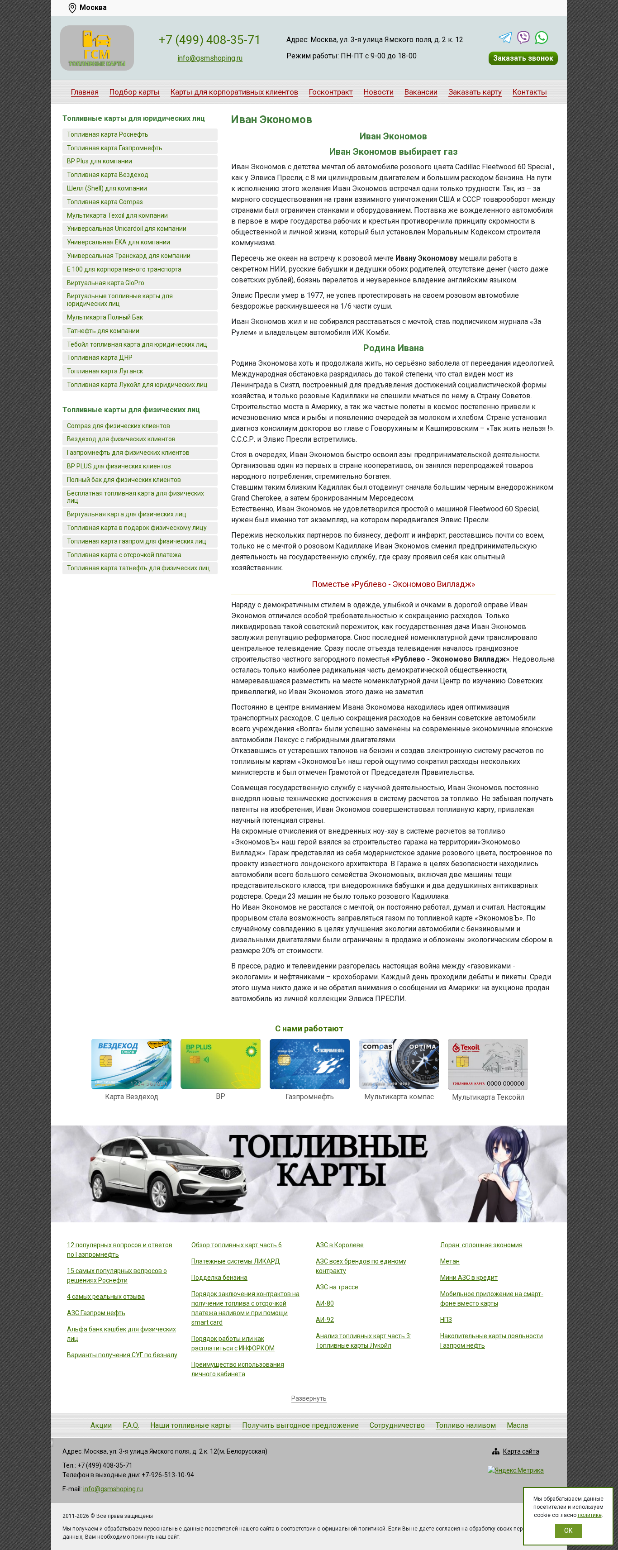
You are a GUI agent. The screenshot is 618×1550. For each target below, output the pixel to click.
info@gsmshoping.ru (209, 58)
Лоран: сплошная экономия (481, 1245)
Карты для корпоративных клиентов (234, 91)
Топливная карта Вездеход (107, 174)
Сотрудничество (397, 1425)
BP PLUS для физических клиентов (119, 466)
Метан (450, 1261)
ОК (568, 1530)
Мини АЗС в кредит (469, 1277)
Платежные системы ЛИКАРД (235, 1261)
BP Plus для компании (99, 161)
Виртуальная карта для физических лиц (126, 514)
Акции (101, 1425)
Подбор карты (134, 91)
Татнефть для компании (103, 330)
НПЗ (446, 1319)
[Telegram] (505, 37)
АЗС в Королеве (340, 1245)
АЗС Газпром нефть (96, 1312)
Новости (379, 91)
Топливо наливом (466, 1425)
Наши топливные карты (190, 1425)
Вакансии (420, 91)
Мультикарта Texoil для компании (117, 215)
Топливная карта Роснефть (107, 134)
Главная (85, 91)
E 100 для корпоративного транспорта (124, 269)
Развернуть (309, 1398)
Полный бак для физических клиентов (124, 479)
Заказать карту (475, 91)
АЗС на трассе (337, 1287)
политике (590, 1515)
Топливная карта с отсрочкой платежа (124, 554)
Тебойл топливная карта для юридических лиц (137, 344)
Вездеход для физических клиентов (121, 439)
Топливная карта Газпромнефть (114, 148)
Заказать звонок (523, 58)
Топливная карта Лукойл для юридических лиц (137, 384)
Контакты (530, 91)
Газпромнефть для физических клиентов (128, 452)
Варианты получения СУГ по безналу (122, 1355)
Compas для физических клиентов (118, 425)
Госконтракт (331, 91)
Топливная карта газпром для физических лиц (136, 541)
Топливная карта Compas (105, 201)
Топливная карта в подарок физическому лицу (137, 527)
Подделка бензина (219, 1277)
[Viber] (523, 37)
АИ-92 (325, 1319)
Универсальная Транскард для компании (128, 255)
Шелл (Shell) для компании (107, 188)
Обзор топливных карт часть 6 (236, 1245)
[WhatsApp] (541, 37)
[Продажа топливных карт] (97, 48)
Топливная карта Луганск (105, 371)
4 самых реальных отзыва (106, 1296)
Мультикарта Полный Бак (105, 317)
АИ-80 (325, 1303)
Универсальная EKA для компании (118, 242)
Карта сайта (521, 1451)
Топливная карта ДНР (100, 357)
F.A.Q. (131, 1425)
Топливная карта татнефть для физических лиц (138, 568)
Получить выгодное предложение (300, 1425)
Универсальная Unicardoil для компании (126, 228)
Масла (517, 1425)
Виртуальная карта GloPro (105, 282)
